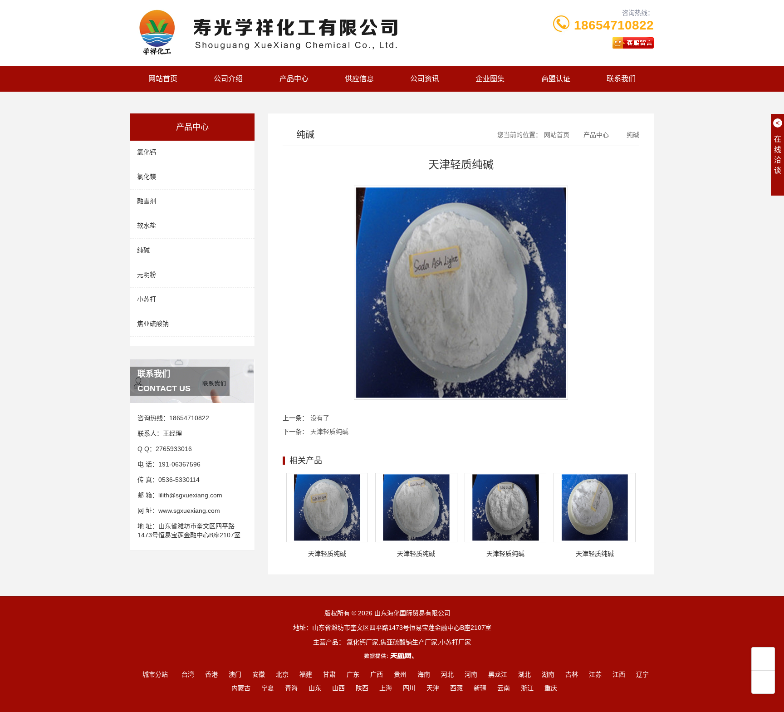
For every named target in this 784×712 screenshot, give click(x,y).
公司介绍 (228, 79)
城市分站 (155, 674)
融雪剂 (146, 201)
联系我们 (621, 79)
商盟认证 (555, 79)
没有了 (319, 418)
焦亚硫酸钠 (153, 323)
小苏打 (146, 299)
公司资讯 (424, 79)
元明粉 (146, 274)
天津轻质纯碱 (329, 431)
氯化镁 (146, 176)
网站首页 (162, 79)
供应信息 (359, 79)
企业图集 (490, 79)
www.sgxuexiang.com (189, 510)
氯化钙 (146, 152)
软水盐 (146, 225)
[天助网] (392, 655)
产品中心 (294, 79)
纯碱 (143, 250)
